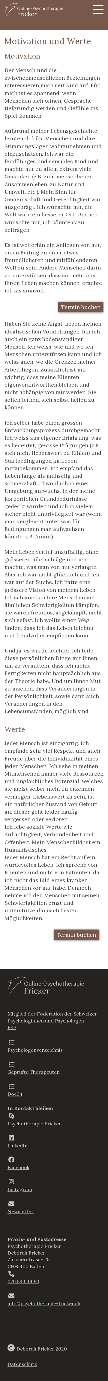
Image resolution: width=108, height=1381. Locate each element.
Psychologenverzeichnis (35, 1050)
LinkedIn (18, 1146)
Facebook (18, 1167)
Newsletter (21, 1211)
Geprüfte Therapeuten (34, 1072)
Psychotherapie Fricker (34, 1124)
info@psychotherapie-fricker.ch (44, 1303)
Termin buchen (80, 307)
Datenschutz (22, 1364)
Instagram (20, 1189)
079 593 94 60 (23, 1281)
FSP (12, 1027)
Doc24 (15, 1094)
